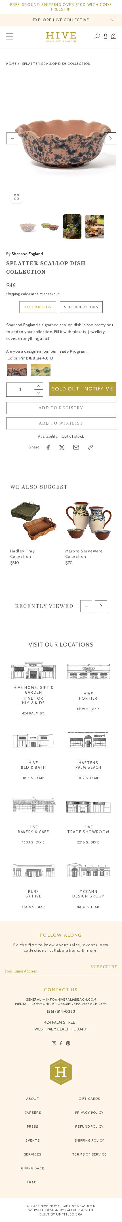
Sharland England (24, 253)
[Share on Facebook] (48, 447)
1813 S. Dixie (34, 778)
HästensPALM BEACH (88, 765)
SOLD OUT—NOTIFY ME (82, 389)
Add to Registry (61, 408)
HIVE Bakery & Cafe (33, 829)
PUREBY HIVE (34, 893)
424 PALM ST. (33, 713)
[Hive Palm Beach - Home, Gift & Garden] (61, 37)
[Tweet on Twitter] (62, 447)
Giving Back (32, 1168)
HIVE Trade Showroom (88, 829)
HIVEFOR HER (88, 696)
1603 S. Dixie (33, 842)
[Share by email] (76, 447)
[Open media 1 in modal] (61, 138)
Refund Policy (89, 1126)
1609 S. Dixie (88, 708)
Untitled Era (69, 1214)
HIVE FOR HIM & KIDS (33, 700)
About (32, 1098)
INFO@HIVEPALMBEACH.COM (71, 999)
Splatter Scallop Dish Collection (56, 63)
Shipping (13, 294)
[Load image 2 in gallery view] (50, 226)
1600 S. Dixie (88, 907)
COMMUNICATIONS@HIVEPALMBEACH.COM (69, 1003)
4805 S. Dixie (33, 907)
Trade (32, 1182)
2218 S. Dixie (88, 842)
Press (32, 1126)
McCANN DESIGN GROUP (88, 893)
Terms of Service (89, 1154)
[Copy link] (90, 447)
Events (32, 1140)
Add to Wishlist (61, 423)
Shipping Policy (89, 1140)
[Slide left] (12, 138)
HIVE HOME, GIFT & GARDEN (34, 689)
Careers (32, 1112)
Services (32, 1154)
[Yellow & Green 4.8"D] (41, 370)
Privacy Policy (89, 1112)
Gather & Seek (79, 1210)
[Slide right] (110, 138)
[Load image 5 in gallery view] (94, 226)
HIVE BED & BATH (33, 765)
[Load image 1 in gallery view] (27, 226)
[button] (113, 37)
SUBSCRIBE (104, 967)
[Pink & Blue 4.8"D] (17, 370)
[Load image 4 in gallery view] (72, 226)
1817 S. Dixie (88, 778)
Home (11, 63)
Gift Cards (89, 1098)
